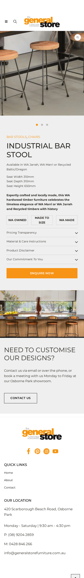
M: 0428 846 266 (18, 544)
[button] (6, 21)
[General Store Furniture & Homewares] (42, 21)
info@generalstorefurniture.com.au (34, 553)
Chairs (34, 137)
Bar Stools (17, 137)
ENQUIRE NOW (42, 273)
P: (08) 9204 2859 (19, 535)
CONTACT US (20, 398)
